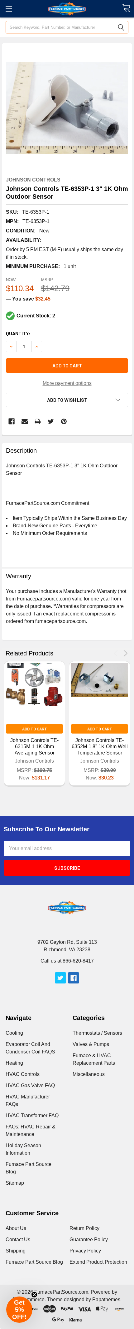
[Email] (24, 421)
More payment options (67, 383)
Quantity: (18, 333)
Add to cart (67, 365)
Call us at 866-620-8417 (67, 960)
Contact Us (18, 1239)
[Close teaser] (34, 1295)
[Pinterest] (63, 421)
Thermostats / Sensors (97, 1033)
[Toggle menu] (8, 8)
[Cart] (126, 8)
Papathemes (106, 1299)
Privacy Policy (85, 1250)
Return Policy (84, 1228)
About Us (16, 1228)
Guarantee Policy (88, 1239)
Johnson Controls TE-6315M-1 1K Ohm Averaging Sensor (34, 746)
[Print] (37, 421)
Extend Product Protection (98, 1262)
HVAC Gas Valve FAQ (30, 1085)
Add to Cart (34, 728)
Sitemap (15, 1183)
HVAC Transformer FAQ (32, 1115)
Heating (14, 1063)
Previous (117, 653)
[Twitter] (50, 421)
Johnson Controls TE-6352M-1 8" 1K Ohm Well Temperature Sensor (100, 746)
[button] (19, 1310)
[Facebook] (11, 421)
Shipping (16, 1250)
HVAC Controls (23, 1074)
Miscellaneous (89, 1074)
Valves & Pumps (91, 1044)
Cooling (14, 1033)
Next (124, 653)
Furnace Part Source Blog (34, 1262)
